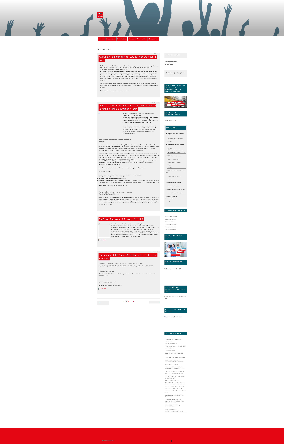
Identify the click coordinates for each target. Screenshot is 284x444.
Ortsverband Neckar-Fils (171, 224)
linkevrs (173, 201)
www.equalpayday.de (124, 192)
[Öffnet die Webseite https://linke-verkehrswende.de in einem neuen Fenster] (175, 102)
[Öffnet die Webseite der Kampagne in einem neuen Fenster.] (175, 249)
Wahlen (131, 39)
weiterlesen (102, 240)
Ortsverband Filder (169, 221)
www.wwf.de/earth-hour (123, 91)
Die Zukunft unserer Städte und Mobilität (121, 219)
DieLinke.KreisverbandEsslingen (176, 150)
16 (134, 301)
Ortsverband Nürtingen (170, 227)
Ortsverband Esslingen (170, 219)
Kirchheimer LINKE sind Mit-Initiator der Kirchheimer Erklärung (128, 257)
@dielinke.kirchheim (178, 138)
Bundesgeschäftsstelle (171, 343)
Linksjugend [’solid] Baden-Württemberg (175, 357)
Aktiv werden (141, 39)
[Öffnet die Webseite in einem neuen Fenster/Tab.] (175, 322)
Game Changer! (114, 194)
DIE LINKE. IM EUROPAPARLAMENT (174, 373)
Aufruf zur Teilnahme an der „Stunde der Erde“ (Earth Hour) (128, 58)
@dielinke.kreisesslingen (179, 152)
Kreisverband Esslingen (171, 216)
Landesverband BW (170, 350)
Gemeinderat (122, 39)
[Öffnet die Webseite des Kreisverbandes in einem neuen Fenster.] (175, 300)
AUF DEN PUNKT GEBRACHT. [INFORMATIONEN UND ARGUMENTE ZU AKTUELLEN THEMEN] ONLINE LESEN (175, 382)
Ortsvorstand (110, 39)
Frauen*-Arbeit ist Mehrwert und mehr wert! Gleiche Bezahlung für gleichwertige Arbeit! (127, 107)
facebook (170, 141)
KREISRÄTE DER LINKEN (171, 364)
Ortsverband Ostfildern (170, 229)
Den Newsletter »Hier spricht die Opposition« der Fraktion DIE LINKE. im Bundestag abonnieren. (174, 401)
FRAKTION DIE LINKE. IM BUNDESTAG (174, 371)
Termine (101, 39)
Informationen (153, 39)
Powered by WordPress (108, 440)
